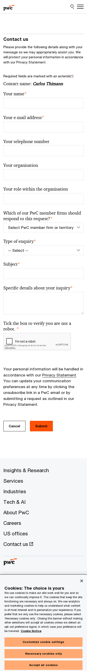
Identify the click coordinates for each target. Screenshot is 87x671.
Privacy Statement (59, 375)
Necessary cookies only (43, 653)
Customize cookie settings (43, 642)
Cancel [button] (14, 426)
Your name (15, 94)
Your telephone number (26, 141)
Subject (11, 264)
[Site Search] (72, 6)
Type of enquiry (19, 241)
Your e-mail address (23, 117)
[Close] (82, 581)
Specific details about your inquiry (38, 288)
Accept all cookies (43, 665)
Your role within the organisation (35, 189)
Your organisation (20, 165)
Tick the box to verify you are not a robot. (37, 326)
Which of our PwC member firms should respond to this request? (42, 215)
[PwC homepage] (8, 6)
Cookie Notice (31, 631)
